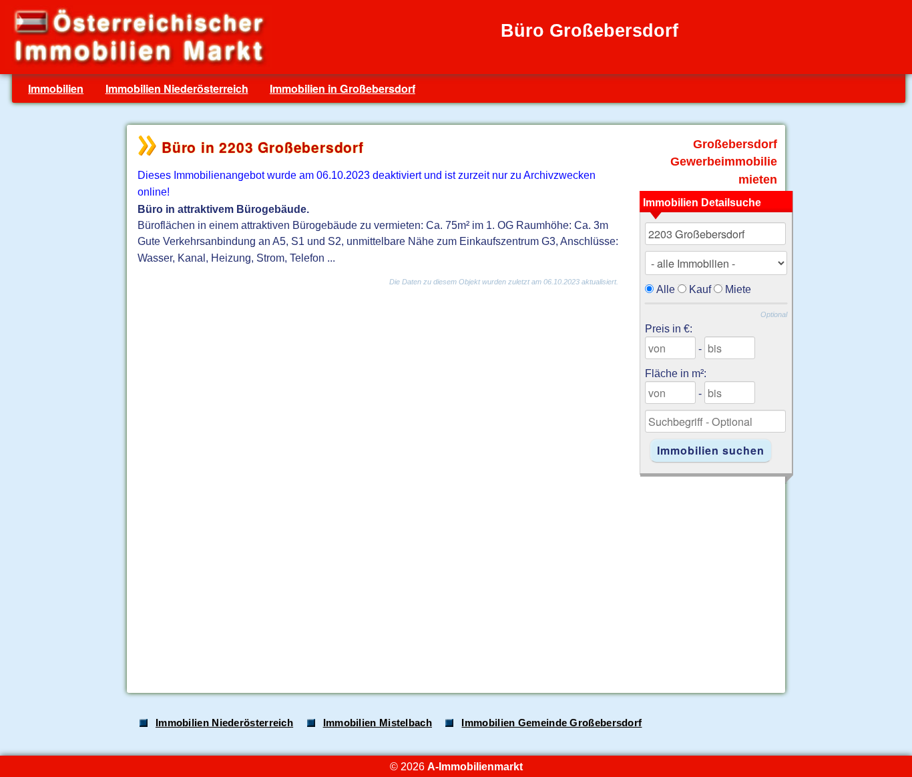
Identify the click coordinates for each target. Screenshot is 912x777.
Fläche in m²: (675, 373)
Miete (738, 289)
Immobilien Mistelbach (377, 723)
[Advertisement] (455, 577)
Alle (665, 289)
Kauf (700, 289)
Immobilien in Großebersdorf (342, 88)
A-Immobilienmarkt (475, 766)
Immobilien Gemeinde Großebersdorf (551, 723)
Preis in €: (668, 328)
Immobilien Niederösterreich (176, 88)
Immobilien (55, 88)
